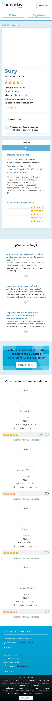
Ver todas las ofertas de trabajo (17, 638)
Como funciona (10, 655)
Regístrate (39, 15)
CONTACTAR (14, 119)
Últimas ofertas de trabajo (18, 631)
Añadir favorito (11, 25)
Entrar (13, 15)
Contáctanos (22, 666)
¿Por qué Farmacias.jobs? (14, 658)
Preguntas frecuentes (13, 662)
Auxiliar (26, 147)
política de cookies (36, 693)
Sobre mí (26, 142)
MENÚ (41, 5)
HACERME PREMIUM (26, 365)
